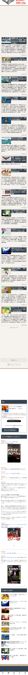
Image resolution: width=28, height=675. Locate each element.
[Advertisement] (14, 21)
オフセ (7, 425)
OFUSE (2, 511)
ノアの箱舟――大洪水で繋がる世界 (7, 553)
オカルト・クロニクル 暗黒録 (10, 441)
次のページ (14, 360)
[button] (25, 375)
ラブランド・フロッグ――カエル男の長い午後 (9, 473)
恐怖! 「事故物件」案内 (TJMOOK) (10, 557)
